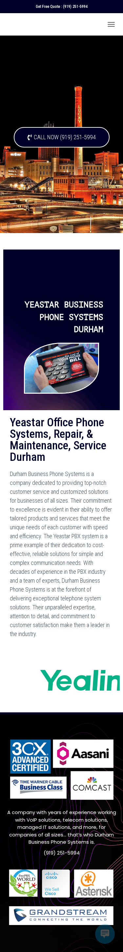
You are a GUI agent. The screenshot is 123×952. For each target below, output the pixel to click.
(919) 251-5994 (75, 6)
